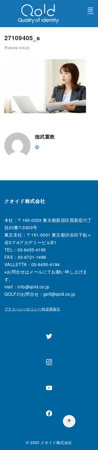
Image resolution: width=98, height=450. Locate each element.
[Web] (37, 146)
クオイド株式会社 (56, 442)
